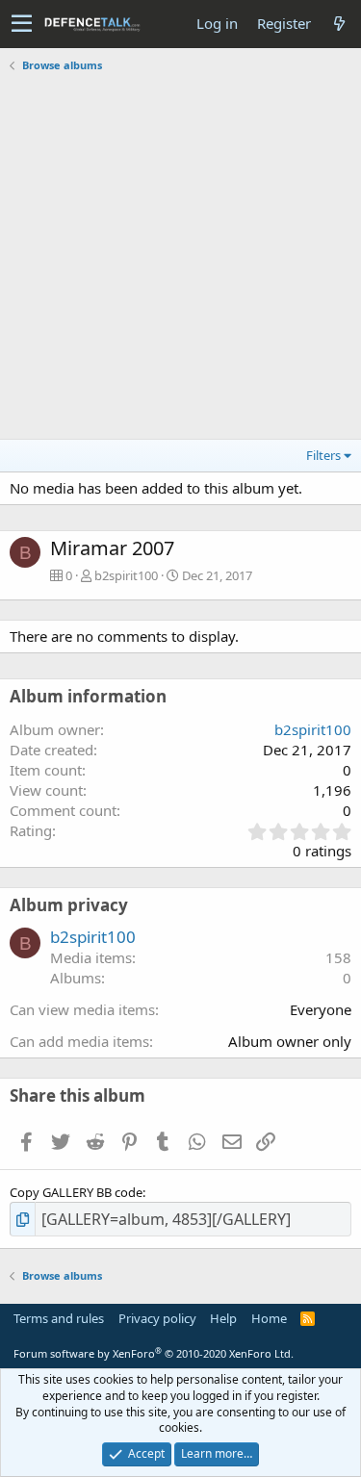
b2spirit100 (126, 575)
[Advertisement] (180, 258)
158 (338, 957)
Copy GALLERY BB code (76, 1192)
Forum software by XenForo (153, 1353)
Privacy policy (157, 1318)
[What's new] (339, 23)
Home (269, 1318)
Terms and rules (58, 1318)
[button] (21, 24)
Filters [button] (323, 455)
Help (223, 1318)
